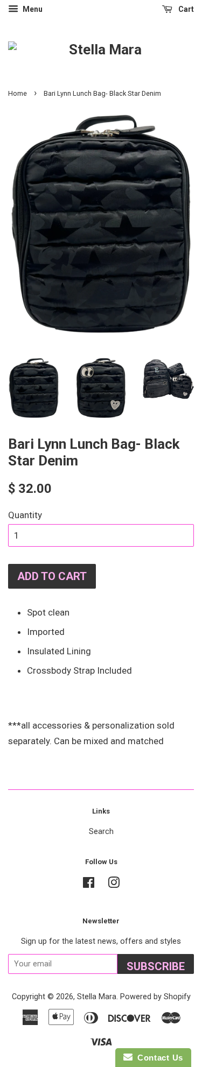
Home (17, 93)
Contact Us (158, 1057)
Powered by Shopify (155, 996)
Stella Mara (96, 996)
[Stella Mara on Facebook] (88, 884)
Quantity (25, 515)
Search (101, 831)
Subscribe (156, 966)
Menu (32, 9)
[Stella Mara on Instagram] (114, 884)
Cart (185, 9)
